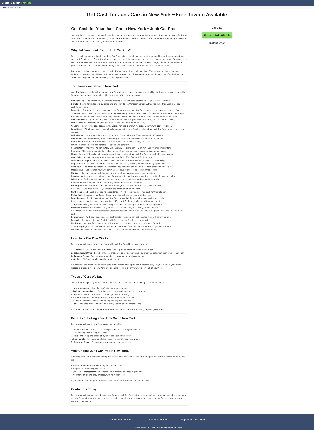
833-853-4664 (217, 35)
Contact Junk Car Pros (120, 419)
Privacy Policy (177, 427)
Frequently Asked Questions (194, 419)
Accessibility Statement (162, 427)
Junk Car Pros (7, 7)
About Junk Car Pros (157, 419)
